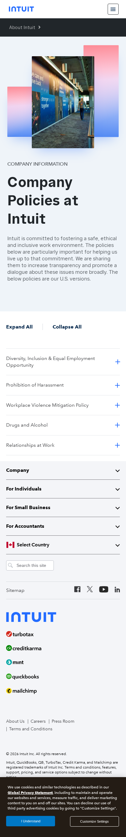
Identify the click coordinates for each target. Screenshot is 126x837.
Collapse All (67, 327)
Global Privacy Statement (30, 792)
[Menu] (113, 9)
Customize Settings (94, 821)
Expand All (19, 327)
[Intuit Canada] (21, 9)
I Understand (30, 821)
